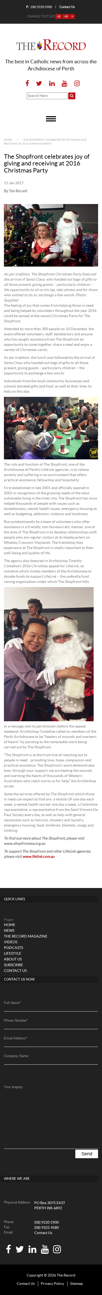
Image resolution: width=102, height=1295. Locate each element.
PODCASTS (13, 948)
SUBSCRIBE (13, 965)
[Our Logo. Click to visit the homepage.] (51, 45)
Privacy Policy (52, 1284)
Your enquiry (13, 1087)
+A (66, 16)
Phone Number (16, 1020)
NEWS (9, 931)
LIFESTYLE (12, 953)
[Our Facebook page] (27, 83)
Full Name (12, 1003)
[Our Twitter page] (39, 83)
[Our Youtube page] (64, 83)
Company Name (16, 1056)
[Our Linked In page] (52, 83)
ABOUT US (13, 959)
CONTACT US (15, 971)
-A (58, 16)
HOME (9, 925)
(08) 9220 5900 (39, 7)
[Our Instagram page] (75, 83)
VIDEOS (10, 942)
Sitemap (76, 1284)
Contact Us (43, 1233)
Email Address (15, 1038)
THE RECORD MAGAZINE (25, 936)
